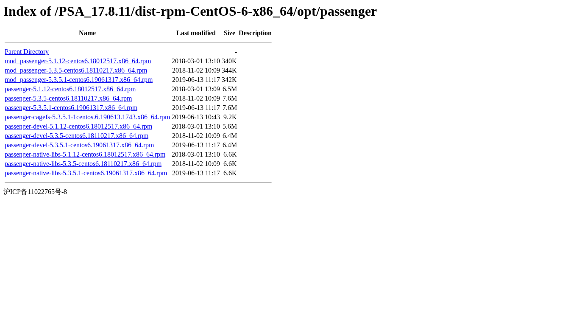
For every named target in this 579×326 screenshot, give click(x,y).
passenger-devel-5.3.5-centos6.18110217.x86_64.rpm (76, 135)
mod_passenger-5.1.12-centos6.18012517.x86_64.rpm (78, 61)
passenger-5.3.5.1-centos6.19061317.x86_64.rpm (71, 107)
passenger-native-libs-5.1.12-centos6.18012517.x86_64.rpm (85, 154)
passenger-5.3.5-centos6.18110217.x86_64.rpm (68, 98)
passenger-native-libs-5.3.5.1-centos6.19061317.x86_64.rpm (86, 173)
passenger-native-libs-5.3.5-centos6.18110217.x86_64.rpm (83, 163)
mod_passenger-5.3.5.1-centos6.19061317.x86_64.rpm (79, 79)
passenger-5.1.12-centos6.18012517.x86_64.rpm (70, 89)
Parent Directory (27, 51)
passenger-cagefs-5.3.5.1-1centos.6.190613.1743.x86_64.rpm (87, 117)
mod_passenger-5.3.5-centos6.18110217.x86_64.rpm (76, 70)
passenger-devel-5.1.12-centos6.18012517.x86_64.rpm (78, 126)
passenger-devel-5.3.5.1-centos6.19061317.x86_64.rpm (79, 145)
